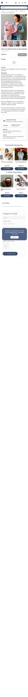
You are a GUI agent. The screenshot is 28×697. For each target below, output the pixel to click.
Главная (3, 11)
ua (6, 2)
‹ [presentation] (1, 157)
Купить (7, 168)
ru (9, 2)
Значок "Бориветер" (21, 189)
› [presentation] (26, 157)
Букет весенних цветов (13, 11)
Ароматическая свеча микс (6, 189)
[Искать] (25, 7)
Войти (14, 237)
